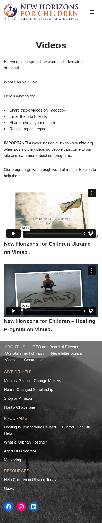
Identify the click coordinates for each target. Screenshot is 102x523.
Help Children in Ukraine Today (30, 479)
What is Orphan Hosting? (25, 442)
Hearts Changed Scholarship (28, 389)
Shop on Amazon (18, 398)
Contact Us (33, 360)
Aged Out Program (20, 451)
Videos (11, 360)
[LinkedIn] (33, 507)
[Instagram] (21, 507)
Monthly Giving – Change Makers (32, 380)
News (9, 488)
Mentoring (12, 460)
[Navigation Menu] (92, 12)
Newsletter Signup (66, 353)
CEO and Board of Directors (56, 346)
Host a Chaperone (19, 407)
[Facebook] (8, 507)
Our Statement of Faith (24, 353)
